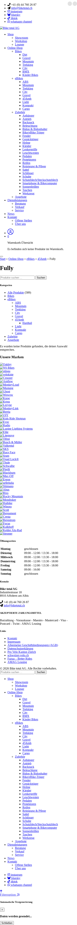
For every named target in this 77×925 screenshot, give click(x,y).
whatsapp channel (21, 21)
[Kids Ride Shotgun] (13, 418)
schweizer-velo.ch (18, 655)
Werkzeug (28, 193)
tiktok (14, 18)
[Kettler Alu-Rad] (11, 530)
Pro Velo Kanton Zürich (21, 651)
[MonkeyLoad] (9, 384)
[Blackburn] (7, 472)
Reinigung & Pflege (34, 166)
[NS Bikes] (7, 367)
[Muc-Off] (6, 476)
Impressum (13, 641)
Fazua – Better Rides (19, 658)
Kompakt (27, 105)
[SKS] (4, 449)
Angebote (21, 196)
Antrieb (26, 119)
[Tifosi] (5, 438)
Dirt (24, 54)
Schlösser (28, 173)
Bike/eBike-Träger (33, 132)
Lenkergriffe (29, 149)
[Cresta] (5, 516)
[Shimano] (6, 486)
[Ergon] (5, 479)
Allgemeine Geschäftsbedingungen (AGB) (32, 645)
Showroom (21, 37)
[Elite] (4, 432)
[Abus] (4, 489)
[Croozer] (6, 377)
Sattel (25, 169)
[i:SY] (4, 415)
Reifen (26, 163)
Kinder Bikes (30, 75)
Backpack (28, 122)
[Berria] (5, 411)
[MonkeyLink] (9, 408)
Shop (10, 34)
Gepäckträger (30, 139)
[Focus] (5, 523)
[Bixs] (4, 493)
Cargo (26, 108)
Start (2, 258)
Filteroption (8, 894)
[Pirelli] (5, 469)
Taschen (27, 190)
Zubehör (20, 112)
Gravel (26, 58)
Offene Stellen (23, 220)
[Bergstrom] (7, 520)
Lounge (19, 44)
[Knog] (5, 398)
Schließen (6, 923)
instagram (16, 11)
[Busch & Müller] (11, 442)
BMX (25, 71)
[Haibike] (6, 503)
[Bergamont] (8, 513)
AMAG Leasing (17, 662)
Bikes (18, 51)
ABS (25, 81)
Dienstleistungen (17, 200)
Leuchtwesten (30, 152)
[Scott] (4, 509)
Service (19, 210)
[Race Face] (7, 452)
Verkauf (19, 207)
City (24, 68)
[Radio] (5, 425)
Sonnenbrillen (30, 186)
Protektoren (29, 159)
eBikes (19, 78)
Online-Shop (15, 47)
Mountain (28, 61)
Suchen (41, 277)
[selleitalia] (7, 482)
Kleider (26, 146)
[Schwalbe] (7, 465)
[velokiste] (6, 374)
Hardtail (27, 323)
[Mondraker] (8, 499)
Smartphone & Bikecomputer (39, 183)
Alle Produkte (15, 292)
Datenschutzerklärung (20, 648)
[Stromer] (6, 533)
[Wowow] (6, 394)
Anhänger (28, 115)
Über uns (20, 223)
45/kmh (26, 98)
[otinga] (5, 371)
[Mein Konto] (10, 232)
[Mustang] (6, 388)
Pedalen (27, 156)
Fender (26, 135)
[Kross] (5, 401)
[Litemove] (7, 435)
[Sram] (4, 455)
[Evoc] (4, 421)
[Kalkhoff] (7, 526)
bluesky (15, 14)
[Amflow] (6, 381)
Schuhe (26, 176)
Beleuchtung (29, 125)
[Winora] (6, 506)
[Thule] (5, 462)
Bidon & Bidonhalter (34, 129)
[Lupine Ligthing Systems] (16, 428)
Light (25, 102)
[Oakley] (6, 364)
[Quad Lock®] (9, 459)
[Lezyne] (6, 405)
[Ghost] (5, 391)
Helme (26, 142)
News (10, 213)
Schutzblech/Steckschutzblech (40, 179)
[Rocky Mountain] (11, 496)
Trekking (27, 64)
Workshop (21, 41)
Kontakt (12, 217)
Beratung (20, 203)
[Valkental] (7, 445)
